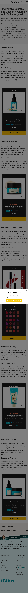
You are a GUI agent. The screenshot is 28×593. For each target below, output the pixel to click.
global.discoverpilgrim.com (14, 300)
